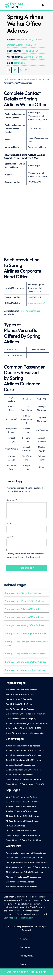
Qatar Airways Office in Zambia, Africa (23, 840)
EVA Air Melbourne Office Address (21, 886)
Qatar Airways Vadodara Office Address (24, 779)
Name (9, 523)
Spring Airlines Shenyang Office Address (25, 661)
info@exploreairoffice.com (20, 917)
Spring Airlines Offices (30, 79)
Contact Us (25, 964)
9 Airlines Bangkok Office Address (21, 811)
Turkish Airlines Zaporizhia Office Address (25, 760)
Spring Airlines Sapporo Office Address (25, 669)
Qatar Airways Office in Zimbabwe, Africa (25, 835)
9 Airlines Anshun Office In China (21, 806)
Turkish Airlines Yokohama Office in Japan (25, 750)
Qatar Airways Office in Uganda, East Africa (26, 784)
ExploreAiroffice (11, 79)
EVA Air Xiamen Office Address (20, 699)
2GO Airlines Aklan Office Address (21, 797)
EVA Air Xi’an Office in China (19, 704)
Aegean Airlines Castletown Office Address (25, 857)
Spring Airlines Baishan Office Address (24, 609)
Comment (11, 500)
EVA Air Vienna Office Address (20, 694)
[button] (43, 5)
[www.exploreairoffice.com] (14, 5)
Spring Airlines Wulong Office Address (24, 600)
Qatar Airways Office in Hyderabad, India (24, 733)
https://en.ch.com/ (36, 303)
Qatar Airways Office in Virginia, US (22, 718)
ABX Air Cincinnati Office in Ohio (21, 830)
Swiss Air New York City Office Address (23, 769)
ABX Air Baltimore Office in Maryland (23, 816)
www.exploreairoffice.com (25, 926)
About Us (24, 938)
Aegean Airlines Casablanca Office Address (26, 853)
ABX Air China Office (15, 825)
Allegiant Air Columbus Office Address (23, 877)
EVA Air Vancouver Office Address (21, 689)
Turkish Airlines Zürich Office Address (23, 745)
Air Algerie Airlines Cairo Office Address (24, 872)
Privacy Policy (26, 955)
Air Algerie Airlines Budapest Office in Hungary (27, 867)
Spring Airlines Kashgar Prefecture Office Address (26, 643)
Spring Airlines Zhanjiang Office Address (25, 633)
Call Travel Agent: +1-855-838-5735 (26, 971)
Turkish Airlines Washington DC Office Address (27, 723)
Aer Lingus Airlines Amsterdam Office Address (27, 862)
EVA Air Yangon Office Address (20, 709)
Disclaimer (25, 947)
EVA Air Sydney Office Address (20, 881)
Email (9, 536)
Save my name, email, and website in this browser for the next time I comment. (25, 555)
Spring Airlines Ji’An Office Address (23, 592)
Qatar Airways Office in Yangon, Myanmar (25, 713)
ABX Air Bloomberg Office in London (22, 821)
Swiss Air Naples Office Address (20, 765)
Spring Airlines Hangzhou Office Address (25, 653)
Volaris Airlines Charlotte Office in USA (23, 728)
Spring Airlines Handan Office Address (24, 617)
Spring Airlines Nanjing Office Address (24, 625)
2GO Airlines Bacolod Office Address (22, 801)
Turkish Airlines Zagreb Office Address (23, 755)
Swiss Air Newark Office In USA (20, 774)
